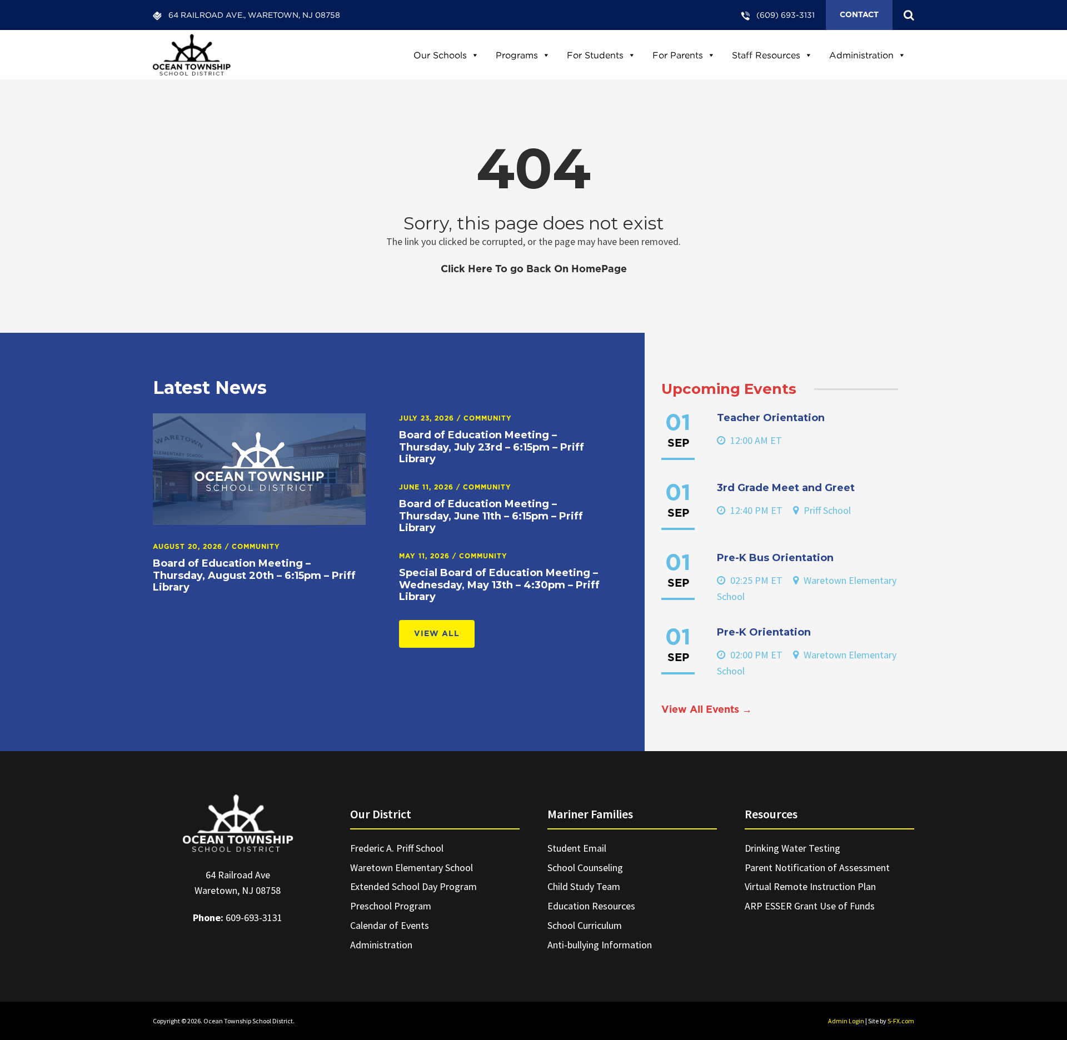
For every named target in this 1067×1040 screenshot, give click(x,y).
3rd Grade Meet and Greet (786, 488)
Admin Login (846, 1021)
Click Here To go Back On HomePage (534, 269)
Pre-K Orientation (764, 632)
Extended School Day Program (413, 886)
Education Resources (591, 905)
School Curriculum (584, 925)
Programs (517, 55)
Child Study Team (583, 886)
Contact (859, 15)
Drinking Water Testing (792, 848)
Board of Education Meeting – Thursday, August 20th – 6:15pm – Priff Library (254, 575)
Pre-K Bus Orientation (775, 558)
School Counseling (585, 867)
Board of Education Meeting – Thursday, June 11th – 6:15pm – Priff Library (491, 516)
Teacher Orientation (771, 418)
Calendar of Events (389, 925)
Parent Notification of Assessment (817, 867)
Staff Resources (766, 55)
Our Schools (440, 55)
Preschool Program (390, 905)
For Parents (677, 55)
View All (437, 634)
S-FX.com (900, 1021)
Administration (861, 55)
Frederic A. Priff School (396, 848)
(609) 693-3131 (785, 15)
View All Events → (706, 710)
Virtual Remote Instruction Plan (810, 886)
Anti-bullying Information (599, 944)
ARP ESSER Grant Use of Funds (810, 905)
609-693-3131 (254, 917)
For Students (595, 55)
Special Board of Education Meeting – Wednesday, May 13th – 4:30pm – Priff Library (499, 585)
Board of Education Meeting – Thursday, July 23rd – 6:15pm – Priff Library (491, 447)
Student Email (576, 848)
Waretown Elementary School (411, 867)
